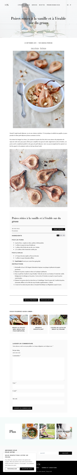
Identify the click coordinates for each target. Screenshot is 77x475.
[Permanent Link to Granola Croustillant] (38, 320)
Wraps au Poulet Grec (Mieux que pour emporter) (18, 329)
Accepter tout (27, 468)
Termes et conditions (49, 467)
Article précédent (31, 300)
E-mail (15, 391)
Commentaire (17, 355)
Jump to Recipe (35, 48)
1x (58, 235)
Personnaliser (12, 468)
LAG (51, 471)
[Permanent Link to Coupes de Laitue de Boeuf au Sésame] (58, 320)
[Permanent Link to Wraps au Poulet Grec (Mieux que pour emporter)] (19, 320)
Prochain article (46, 300)
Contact (36, 467)
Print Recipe (43, 48)
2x (61, 235)
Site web (15, 399)
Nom (14, 383)
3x (64, 235)
